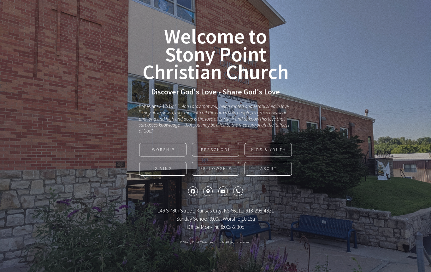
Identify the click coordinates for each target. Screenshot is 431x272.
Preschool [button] (216, 149)
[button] (193, 191)
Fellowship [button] (216, 168)
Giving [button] (163, 168)
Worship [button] (163, 149)
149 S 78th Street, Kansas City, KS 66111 (200, 210)
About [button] (268, 168)
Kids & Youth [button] (268, 149)
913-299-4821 (259, 210)
